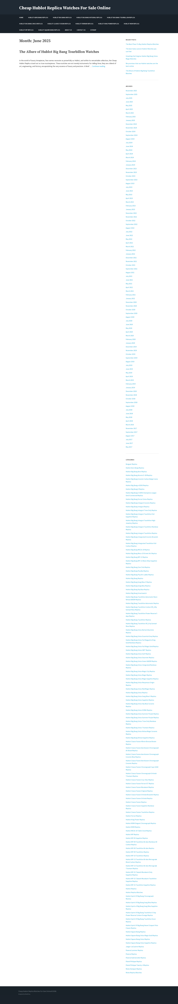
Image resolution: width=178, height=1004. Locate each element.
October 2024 (130, 131)
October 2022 (130, 220)
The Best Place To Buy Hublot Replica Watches (142, 44)
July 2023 (129, 187)
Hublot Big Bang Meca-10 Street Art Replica (141, 553)
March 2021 (130, 291)
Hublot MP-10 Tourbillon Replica (137, 856)
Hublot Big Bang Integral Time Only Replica (141, 510)
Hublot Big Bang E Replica (135, 489)
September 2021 (131, 269)
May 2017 (129, 447)
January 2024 (130, 165)
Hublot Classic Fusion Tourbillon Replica (140, 812)
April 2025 (129, 109)
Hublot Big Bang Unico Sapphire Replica (140, 700)
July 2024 (129, 143)
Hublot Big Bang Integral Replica (137, 507)
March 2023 (130, 202)
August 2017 (130, 436)
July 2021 (129, 276)
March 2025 (130, 113)
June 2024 (129, 146)
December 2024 (131, 124)
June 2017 (129, 443)
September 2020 (131, 313)
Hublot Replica (131, 889)
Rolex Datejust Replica (134, 969)
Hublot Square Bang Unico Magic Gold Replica (142, 935)
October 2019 (130, 354)
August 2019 (130, 362)
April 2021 (129, 287)
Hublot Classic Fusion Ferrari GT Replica (140, 783)
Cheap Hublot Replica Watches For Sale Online (65, 8)
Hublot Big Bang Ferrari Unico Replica (139, 499)
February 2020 (131, 339)
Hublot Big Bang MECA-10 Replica (138, 550)
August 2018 (130, 406)
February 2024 (131, 161)
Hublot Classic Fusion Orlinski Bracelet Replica (142, 795)
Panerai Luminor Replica (134, 950)
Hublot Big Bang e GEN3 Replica (137, 485)
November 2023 (131, 172)
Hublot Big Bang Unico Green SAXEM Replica (141, 661)
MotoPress (27, 994)
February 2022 (131, 250)
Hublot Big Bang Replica (134, 578)
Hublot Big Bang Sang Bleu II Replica (139, 582)
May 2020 (129, 328)
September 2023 (131, 180)
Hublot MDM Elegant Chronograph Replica (141, 823)
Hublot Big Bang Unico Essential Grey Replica (142, 636)
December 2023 (131, 169)
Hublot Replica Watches (134, 892)
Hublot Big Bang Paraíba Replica (137, 571)
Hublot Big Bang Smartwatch (136, 593)
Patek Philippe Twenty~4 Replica (137, 965)
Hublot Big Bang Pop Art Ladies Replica (140, 575)
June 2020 (129, 324)
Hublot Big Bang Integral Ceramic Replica (140, 503)
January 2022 (130, 254)
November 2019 (131, 350)
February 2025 (131, 117)
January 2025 (130, 120)
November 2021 (131, 261)
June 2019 (129, 369)
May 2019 (129, 373)
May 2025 (129, 105)
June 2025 (129, 102)
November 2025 (131, 91)
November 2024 (131, 128)
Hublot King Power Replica (135, 820)
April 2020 (129, 332)
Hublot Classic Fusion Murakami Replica (140, 787)
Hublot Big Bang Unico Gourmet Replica (140, 657)
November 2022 (131, 217)
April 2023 (129, 198)
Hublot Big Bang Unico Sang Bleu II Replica (141, 696)
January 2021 (130, 298)
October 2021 (130, 265)
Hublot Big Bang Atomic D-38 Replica (139, 475)
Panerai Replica (131, 954)
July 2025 (129, 98)
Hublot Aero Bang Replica (135, 468)
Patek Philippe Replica (134, 961)
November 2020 (131, 306)
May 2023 (129, 195)
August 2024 (130, 139)
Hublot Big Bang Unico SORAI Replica (139, 710)
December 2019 (131, 347)
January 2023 (130, 209)
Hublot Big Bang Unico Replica (136, 693)
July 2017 (129, 439)
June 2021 (129, 280)
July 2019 (129, 365)
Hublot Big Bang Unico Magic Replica (139, 675)
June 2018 (129, 413)
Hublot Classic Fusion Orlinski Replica (139, 798)
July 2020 (129, 321)
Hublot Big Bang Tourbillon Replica (138, 620)
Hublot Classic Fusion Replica (136, 802)
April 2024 (129, 154)
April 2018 (129, 421)
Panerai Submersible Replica (136, 958)
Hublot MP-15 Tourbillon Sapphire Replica (141, 885)
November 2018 (131, 395)
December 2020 (131, 302)
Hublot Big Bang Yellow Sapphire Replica (140, 738)
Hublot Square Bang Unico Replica (138, 939)
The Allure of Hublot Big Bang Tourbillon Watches (59, 52)
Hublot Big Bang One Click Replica (138, 567)
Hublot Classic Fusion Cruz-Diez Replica (140, 780)
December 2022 (131, 213)
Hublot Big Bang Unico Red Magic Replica (140, 689)
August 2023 (130, 183)
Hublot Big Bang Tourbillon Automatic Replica (142, 603)
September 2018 (131, 402)
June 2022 (129, 235)
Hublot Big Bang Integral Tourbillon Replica (141, 533)
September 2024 (131, 135)
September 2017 (131, 432)
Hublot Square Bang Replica (135, 932)
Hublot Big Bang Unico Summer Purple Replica (142, 714)
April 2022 (129, 243)
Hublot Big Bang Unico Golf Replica (138, 654)
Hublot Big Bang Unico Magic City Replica (140, 671)
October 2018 (130, 399)
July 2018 (129, 410)
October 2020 (130, 310)
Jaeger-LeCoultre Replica (135, 947)
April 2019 (129, 376)
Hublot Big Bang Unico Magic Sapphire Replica (142, 679)
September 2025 (131, 94)
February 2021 (131, 295)
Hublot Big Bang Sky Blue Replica (137, 589)
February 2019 (131, 384)
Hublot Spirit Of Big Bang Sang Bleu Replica (141, 902)
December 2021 (131, 258)
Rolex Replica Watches (134, 973)
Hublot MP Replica (132, 834)
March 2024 (130, 157)
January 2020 (130, 343)
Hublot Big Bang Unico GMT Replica (138, 650)
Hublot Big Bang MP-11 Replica (137, 557)
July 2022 (129, 232)
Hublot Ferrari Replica (133, 816)
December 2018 (131, 391)
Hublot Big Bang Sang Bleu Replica (138, 586)
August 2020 (130, 317)
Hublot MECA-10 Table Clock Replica (139, 831)
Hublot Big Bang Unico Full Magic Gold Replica (142, 646)
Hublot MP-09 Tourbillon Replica (137, 852)
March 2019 (130, 380)
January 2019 (130, 387)
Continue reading (98, 66)
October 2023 (130, 176)
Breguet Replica (131, 464)
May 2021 (129, 284)
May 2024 (129, 150)
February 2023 (131, 206)
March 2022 (130, 246)
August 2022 (130, 228)
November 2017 (131, 428)
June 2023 (129, 191)
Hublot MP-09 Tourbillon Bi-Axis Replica (140, 848)
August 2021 (130, 272)
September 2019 (131, 358)
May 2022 (129, 239)
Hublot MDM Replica (133, 827)
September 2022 (131, 224)
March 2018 (130, 425)
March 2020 (130, 336)
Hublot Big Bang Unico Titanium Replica (140, 728)
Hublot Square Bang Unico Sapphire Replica (141, 943)
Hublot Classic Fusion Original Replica (139, 791)
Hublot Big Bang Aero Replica (136, 472)
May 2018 (129, 417)
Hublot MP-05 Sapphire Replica (137, 838)
